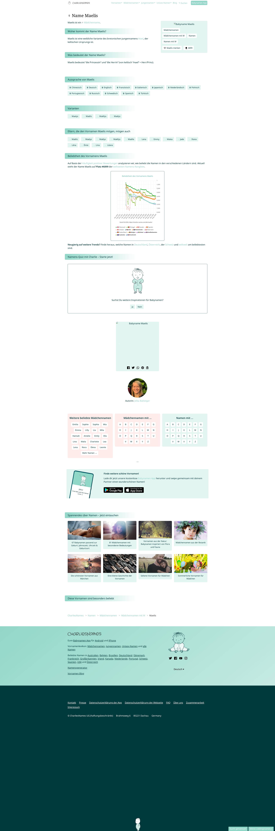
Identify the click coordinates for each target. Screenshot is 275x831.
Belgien (104, 655)
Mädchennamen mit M (174, 35)
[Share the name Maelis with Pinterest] (142, 367)
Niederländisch (177, 87)
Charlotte (94, 441)
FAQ (168, 702)
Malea (170, 139)
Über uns (178, 702)
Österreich (154, 244)
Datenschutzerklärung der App (105, 702)
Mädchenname (92, 22)
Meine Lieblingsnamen (260, 828)
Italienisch (142, 87)
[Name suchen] (179, 3)
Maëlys (117, 116)
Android (99, 640)
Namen (192, 35)
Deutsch (92, 87)
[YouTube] (181, 658)
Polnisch (195, 87)
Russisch (95, 93)
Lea (104, 441)
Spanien (72, 661)
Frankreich (73, 658)
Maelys (75, 116)
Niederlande (121, 658)
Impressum (74, 707)
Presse (82, 702)
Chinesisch (76, 87)
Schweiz (169, 244)
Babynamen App (199, 3)
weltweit (183, 244)
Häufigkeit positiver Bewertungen (100, 163)
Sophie (85, 424)
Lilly (87, 430)
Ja (132, 306)
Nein (140, 306)
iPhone (112, 640)
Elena (93, 447)
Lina (98, 145)
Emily (96, 436)
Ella (105, 436)
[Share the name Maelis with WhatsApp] (137, 367)
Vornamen (116, 3)
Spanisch (129, 93)
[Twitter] (170, 658)
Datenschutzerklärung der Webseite (144, 702)
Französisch (124, 87)
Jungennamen (147, 3)
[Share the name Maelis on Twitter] (133, 367)
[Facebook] (175, 658)
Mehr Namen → (89, 453)
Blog (175, 3)
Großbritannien (88, 658)
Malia (83, 441)
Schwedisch (112, 93)
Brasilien (113, 655)
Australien (93, 655)
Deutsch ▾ (179, 669)
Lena (144, 139)
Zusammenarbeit (195, 702)
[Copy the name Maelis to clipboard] (147, 367)
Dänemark (139, 655)
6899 (190, 48)
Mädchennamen (131, 3)
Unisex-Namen (163, 3)
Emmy (156, 139)
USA (79, 661)
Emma (78, 430)
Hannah (76, 436)
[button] (119, 344)
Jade (182, 139)
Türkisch (144, 93)
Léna (74, 145)
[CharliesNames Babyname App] (79, 3)
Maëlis (89, 116)
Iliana (194, 139)
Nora (84, 447)
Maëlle (131, 139)
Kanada (109, 658)
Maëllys (102, 116)
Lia (94, 430)
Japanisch (158, 87)
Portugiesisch (77, 93)
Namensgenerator (77, 667)
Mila (102, 430)
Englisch (107, 87)
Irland (101, 658)
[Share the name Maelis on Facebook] (128, 367)
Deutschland (140, 244)
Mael (140, 38)
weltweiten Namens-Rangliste (128, 166)
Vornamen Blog (76, 673)
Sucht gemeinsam (238, 828)
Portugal (133, 658)
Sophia (96, 424)
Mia (105, 424)
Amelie (87, 436)
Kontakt (72, 702)
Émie (86, 145)
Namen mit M (170, 41)
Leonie (103, 447)
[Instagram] (186, 658)
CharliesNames (76, 615)
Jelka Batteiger (142, 400)
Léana (110, 145)
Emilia (75, 424)
